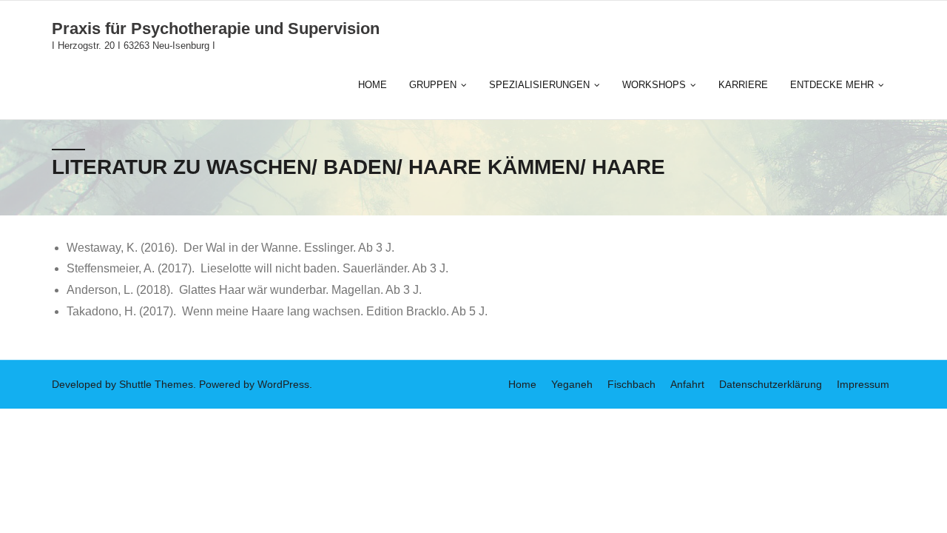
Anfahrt (687, 384)
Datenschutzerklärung (770, 384)
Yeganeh (572, 384)
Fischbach (631, 384)
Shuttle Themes (156, 384)
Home (522, 384)
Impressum (863, 384)
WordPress (283, 384)
